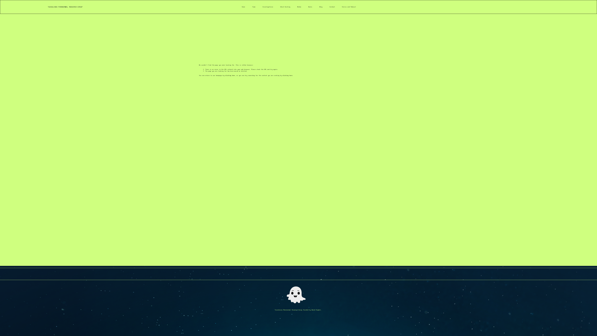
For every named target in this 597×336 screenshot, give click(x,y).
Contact (332, 7)
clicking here (230, 75)
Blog (320, 7)
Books (310, 7)
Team (253, 7)
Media (299, 7)
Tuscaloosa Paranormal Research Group (65, 7)
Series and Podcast (349, 7)
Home (243, 7)
